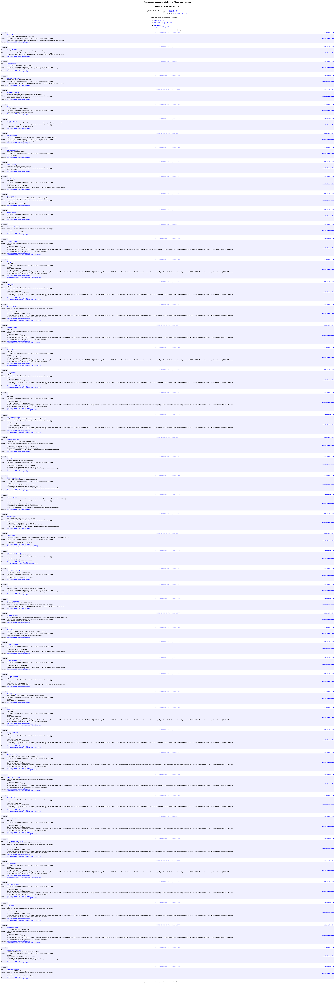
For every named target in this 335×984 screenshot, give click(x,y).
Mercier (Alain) (11, 307)
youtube (167, 27)
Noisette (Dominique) (13, 644)
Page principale (173, 10)
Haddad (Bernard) (12, 49)
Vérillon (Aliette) (12, 710)
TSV (174, 13)
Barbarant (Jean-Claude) (14, 553)
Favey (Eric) (10, 459)
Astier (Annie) (11, 905)
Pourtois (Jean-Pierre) (13, 439)
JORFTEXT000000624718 (162, 32)
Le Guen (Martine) (12, 587)
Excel (186, 13)
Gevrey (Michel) (11, 535)
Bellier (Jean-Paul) (12, 121)
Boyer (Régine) (11, 863)
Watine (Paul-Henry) (13, 92)
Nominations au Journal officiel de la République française (167, 2)
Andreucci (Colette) (12, 927)
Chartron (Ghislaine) (12, 819)
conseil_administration (328, 38)
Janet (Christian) (11, 212)
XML (182, 13)
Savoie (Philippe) (12, 241)
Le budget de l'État (159, 20)
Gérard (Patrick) (11, 63)
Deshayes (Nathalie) (12, 615)
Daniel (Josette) (11, 694)
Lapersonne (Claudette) (13, 969)
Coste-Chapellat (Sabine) (14, 660)
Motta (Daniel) (11, 284)
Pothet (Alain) (11, 179)
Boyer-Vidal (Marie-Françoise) (15, 841)
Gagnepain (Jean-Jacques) (14, 107)
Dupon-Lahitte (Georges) (14, 227)
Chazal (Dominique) (12, 676)
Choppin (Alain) (11, 372)
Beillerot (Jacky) (11, 516)
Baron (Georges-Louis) (13, 417)
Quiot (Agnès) (11, 630)
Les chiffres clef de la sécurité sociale (164, 24)
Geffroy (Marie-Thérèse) (14, 950)
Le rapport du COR (159, 27)
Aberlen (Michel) (12, 135)
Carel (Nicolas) (11, 395)
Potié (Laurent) (11, 262)
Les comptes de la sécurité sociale (163, 22)
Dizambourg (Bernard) (13, 478)
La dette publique (158, 25)
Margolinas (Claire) (12, 754)
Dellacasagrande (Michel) (14, 78)
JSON (178, 13)
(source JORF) (176, 32)
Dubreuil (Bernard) (12, 150)
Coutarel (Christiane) (13, 601)
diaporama (173, 27)
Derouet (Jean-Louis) (13, 327)
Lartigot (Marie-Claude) (13, 777)
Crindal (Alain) (11, 350)
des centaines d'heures (153, 982)
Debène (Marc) (11, 164)
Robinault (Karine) (12, 732)
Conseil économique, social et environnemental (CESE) (22, 546)
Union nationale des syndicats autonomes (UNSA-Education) (24, 254)
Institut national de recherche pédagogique (18, 42)
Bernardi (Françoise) (12, 884)
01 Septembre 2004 (329, 32)
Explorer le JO (172, 11)
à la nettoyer (192, 982)
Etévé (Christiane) (12, 798)
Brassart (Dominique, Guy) (14, 571)
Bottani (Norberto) (12, 497)
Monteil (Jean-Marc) (12, 35)
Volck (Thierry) (11, 196)
